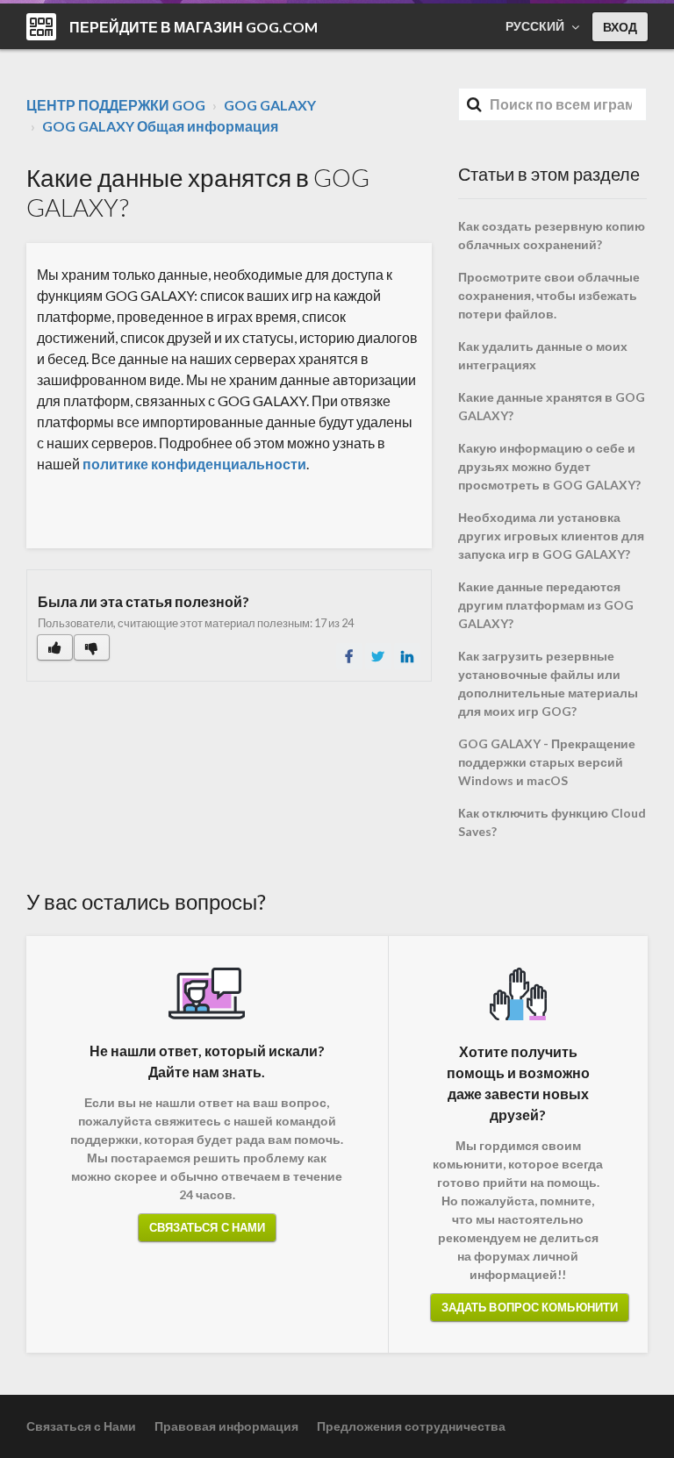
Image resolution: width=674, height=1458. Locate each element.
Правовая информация (226, 1426)
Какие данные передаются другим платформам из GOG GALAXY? (546, 605)
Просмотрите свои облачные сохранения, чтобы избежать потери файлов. (549, 295)
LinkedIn (407, 656)
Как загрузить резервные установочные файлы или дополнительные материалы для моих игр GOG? (548, 683)
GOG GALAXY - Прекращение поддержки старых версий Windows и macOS (546, 762)
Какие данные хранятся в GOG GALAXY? (551, 406)
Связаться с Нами (207, 1227)
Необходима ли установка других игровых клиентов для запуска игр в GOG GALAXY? (551, 535)
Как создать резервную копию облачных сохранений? (551, 235)
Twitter (378, 656)
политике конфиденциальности (194, 463)
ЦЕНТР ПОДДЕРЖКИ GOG (115, 104)
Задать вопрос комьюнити (529, 1307)
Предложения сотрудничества (411, 1426)
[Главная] (41, 26)
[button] (55, 647)
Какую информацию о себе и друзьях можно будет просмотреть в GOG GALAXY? (549, 466)
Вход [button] (620, 26)
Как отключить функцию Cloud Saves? (552, 822)
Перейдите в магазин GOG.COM (193, 26)
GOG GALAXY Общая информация (160, 126)
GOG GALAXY (270, 104)
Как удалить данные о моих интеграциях (542, 355)
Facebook (349, 656)
